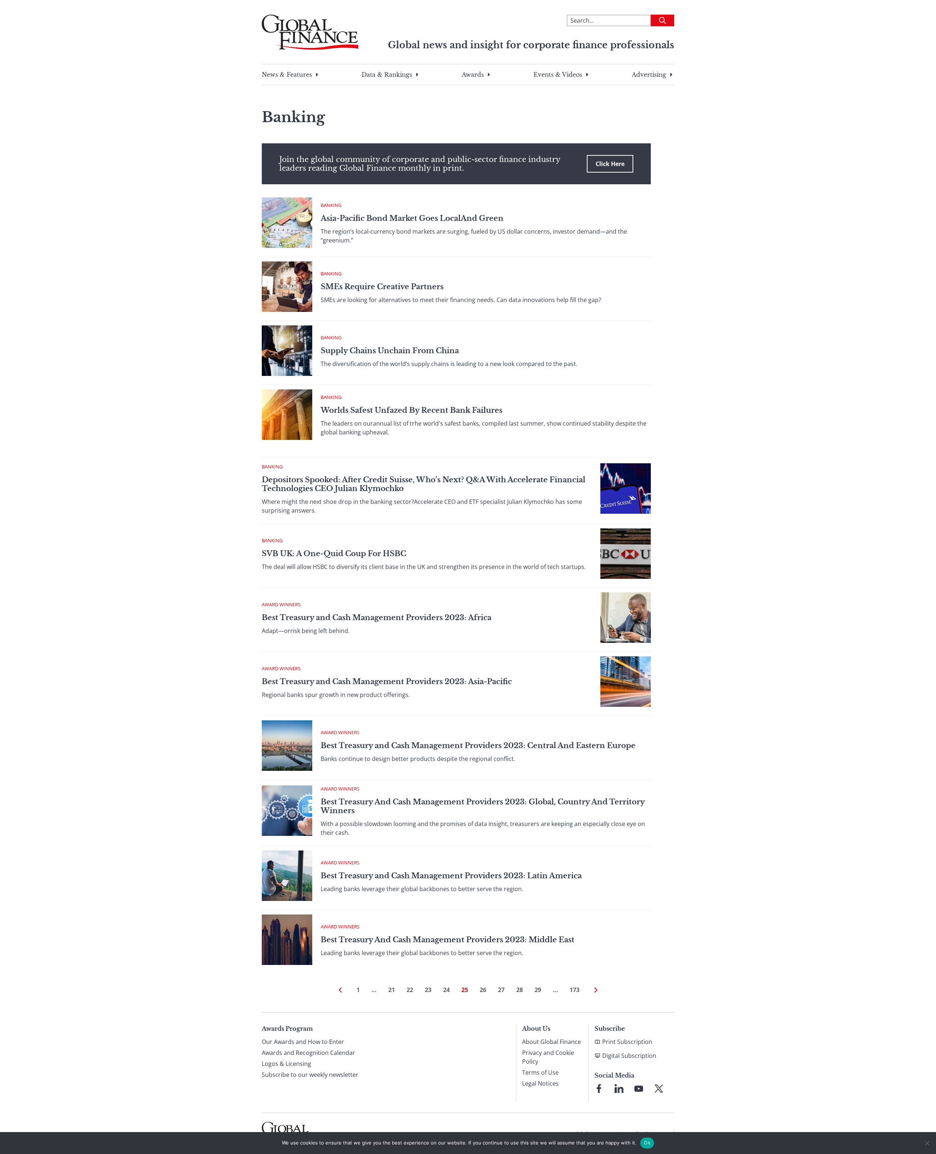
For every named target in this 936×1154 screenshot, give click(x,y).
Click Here (610, 164)
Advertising (649, 74)
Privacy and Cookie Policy (548, 1057)
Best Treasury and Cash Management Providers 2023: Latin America (451, 875)
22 (410, 990)
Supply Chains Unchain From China (390, 350)
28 (519, 990)
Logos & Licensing (286, 1064)
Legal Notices (540, 1083)
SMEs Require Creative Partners (382, 286)
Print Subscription (627, 1042)
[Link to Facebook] (599, 1088)
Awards (473, 74)
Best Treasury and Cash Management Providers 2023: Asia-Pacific (387, 681)
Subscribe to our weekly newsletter (310, 1075)
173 (575, 990)
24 (446, 990)
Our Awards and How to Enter (303, 1042)
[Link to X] (658, 1088)
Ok (647, 1143)
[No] (927, 1143)
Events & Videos (557, 74)
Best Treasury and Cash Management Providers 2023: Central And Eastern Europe (478, 745)
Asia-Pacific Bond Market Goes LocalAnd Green (412, 218)
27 (501, 990)
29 (538, 990)
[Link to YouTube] (638, 1088)
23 (428, 990)
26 (483, 990)
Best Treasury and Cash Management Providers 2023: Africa (376, 617)
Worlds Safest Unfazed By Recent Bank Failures (411, 410)
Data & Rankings (387, 74)
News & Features (287, 74)
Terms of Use (540, 1072)
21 (391, 990)
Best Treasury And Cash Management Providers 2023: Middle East (447, 939)
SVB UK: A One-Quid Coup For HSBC (334, 553)
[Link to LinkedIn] (619, 1088)
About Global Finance (551, 1042)
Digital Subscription (629, 1056)
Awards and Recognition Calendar (308, 1053)
